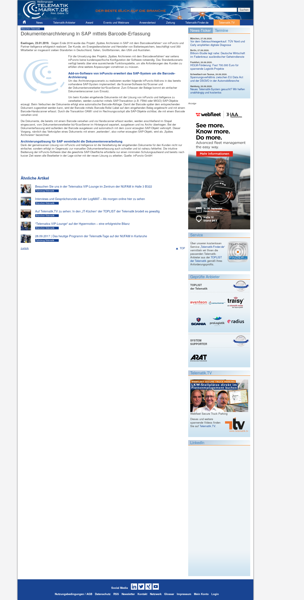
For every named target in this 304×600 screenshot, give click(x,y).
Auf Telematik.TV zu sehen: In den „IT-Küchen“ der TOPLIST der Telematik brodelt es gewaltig (97, 211)
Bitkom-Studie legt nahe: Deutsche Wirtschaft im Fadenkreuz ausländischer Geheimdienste (217, 55)
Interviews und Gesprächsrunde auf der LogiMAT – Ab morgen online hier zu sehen (90, 199)
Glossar (169, 594)
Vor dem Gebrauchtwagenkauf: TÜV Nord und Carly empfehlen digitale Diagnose (217, 43)
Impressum (184, 594)
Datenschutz (103, 594)
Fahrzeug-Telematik (45, 190)
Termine (221, 30)
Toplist (241, 286)
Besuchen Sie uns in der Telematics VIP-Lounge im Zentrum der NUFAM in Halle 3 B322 (93, 186)
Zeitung (170, 22)
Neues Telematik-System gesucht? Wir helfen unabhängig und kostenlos (217, 91)
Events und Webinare (116, 22)
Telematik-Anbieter (64, 22)
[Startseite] (135, 18)
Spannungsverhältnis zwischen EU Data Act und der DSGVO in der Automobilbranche (216, 79)
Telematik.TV (227, 22)
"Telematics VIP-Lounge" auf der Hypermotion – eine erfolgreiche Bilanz (82, 224)
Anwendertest (147, 22)
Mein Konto (201, 594)
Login (215, 594)
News (39, 22)
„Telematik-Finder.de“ (212, 247)
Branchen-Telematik (30, 28)
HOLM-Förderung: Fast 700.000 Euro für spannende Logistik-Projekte (214, 67)
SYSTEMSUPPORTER (198, 342)
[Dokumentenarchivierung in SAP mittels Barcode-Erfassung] (43, 98)
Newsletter (128, 594)
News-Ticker (200, 30)
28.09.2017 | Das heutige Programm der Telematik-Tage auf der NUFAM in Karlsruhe (91, 236)
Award (89, 22)
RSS (116, 594)
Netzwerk (156, 594)
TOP (182, 248)
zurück (25, 248)
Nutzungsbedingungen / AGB (73, 594)
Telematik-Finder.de (196, 22)
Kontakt (142, 594)
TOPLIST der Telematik (206, 259)
